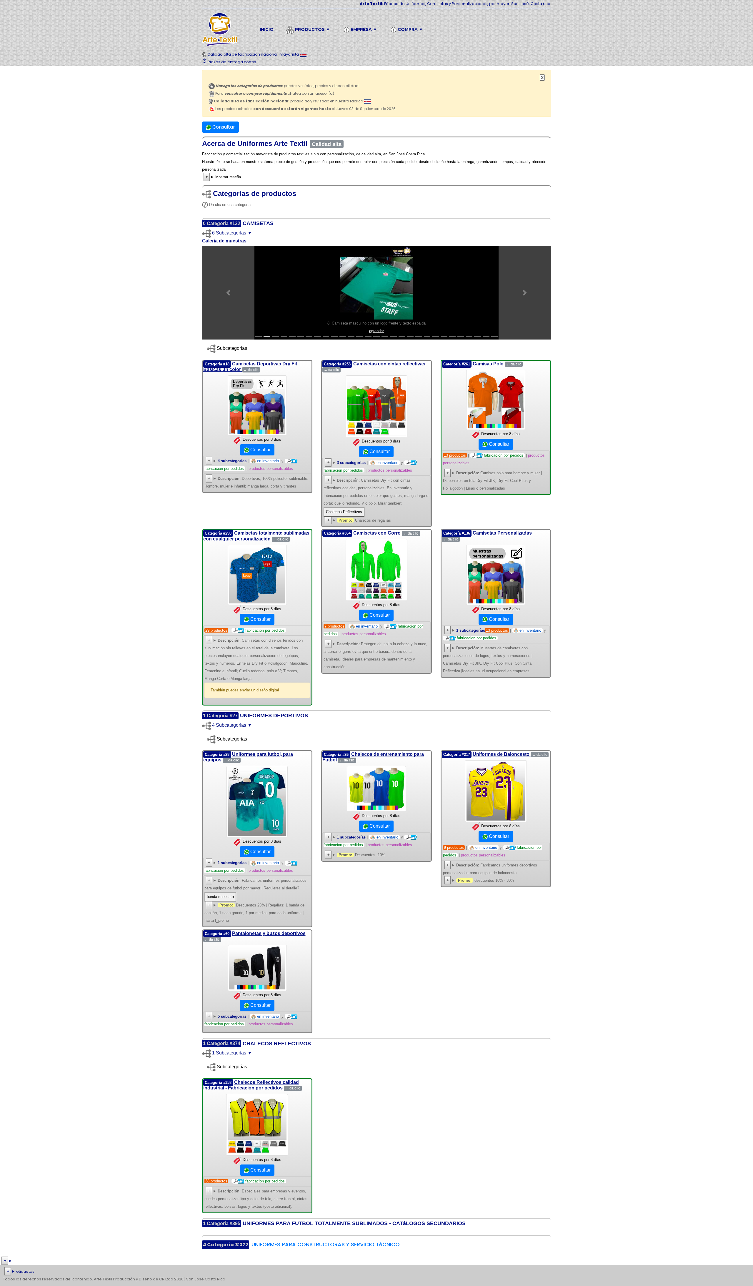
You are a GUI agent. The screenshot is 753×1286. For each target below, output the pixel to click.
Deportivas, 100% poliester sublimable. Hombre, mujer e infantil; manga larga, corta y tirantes (256, 482)
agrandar (376, 331)
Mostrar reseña (228, 177)
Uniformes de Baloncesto (510, 754)
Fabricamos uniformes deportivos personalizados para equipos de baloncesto (490, 869)
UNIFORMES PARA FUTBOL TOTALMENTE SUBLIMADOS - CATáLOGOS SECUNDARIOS (354, 1223)
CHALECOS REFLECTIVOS (277, 1044)
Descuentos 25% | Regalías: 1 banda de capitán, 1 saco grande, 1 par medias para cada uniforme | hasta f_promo (254, 913)
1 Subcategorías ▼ (232, 1053)
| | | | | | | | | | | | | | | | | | (372, 1272)
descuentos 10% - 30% (486, 880)
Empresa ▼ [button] (363, 29)
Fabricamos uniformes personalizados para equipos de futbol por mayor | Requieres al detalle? (255, 888)
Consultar (223, 127)
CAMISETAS (258, 223)
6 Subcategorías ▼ (232, 232)
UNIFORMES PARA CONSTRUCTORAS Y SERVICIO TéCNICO (325, 1244)
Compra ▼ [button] (410, 29)
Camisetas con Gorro (386, 532)
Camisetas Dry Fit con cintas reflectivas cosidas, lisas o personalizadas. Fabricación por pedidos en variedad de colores (376, 497)
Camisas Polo (497, 363)
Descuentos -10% (362, 855)
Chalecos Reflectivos (344, 512)
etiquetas (25, 1271)
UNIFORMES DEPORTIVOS (274, 715)
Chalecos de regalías (365, 520)
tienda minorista (220, 896)
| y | (248, 465)
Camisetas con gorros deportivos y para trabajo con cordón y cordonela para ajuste (375, 656)
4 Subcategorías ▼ (232, 725)
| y (501, 634)
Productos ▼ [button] (312, 29)
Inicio (267, 29)
